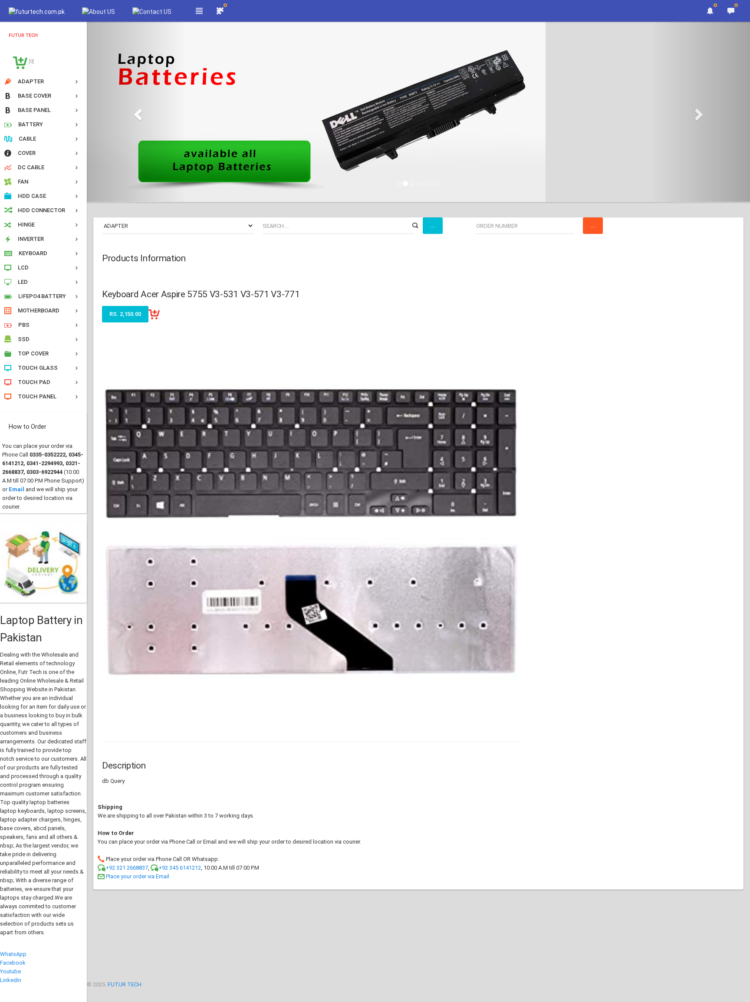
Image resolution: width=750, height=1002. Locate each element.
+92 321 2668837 (126, 867)
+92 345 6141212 (179, 867)
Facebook (13, 962)
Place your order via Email (137, 876)
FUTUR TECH (124, 984)
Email (16, 489)
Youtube (10, 971)
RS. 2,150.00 (125, 314)
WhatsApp (13, 954)
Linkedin (10, 980)
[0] (30, 61)
